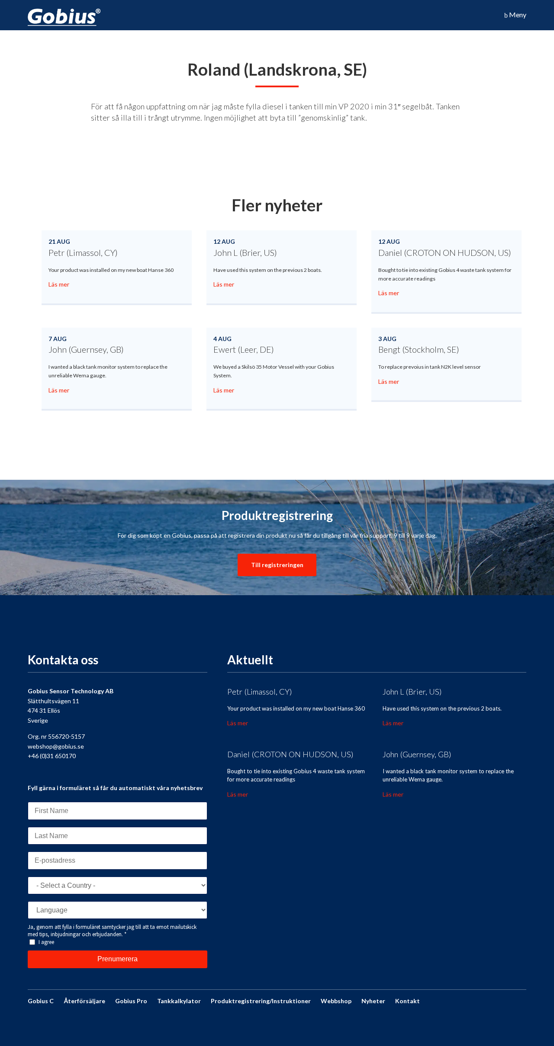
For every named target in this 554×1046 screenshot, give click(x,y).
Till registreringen (277, 564)
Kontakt (407, 1001)
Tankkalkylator (179, 1001)
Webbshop (336, 1001)
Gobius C (41, 1001)
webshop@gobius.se (56, 746)
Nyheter (373, 1001)
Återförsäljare (84, 1001)
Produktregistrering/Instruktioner (261, 1001)
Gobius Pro (131, 1001)
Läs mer (58, 284)
